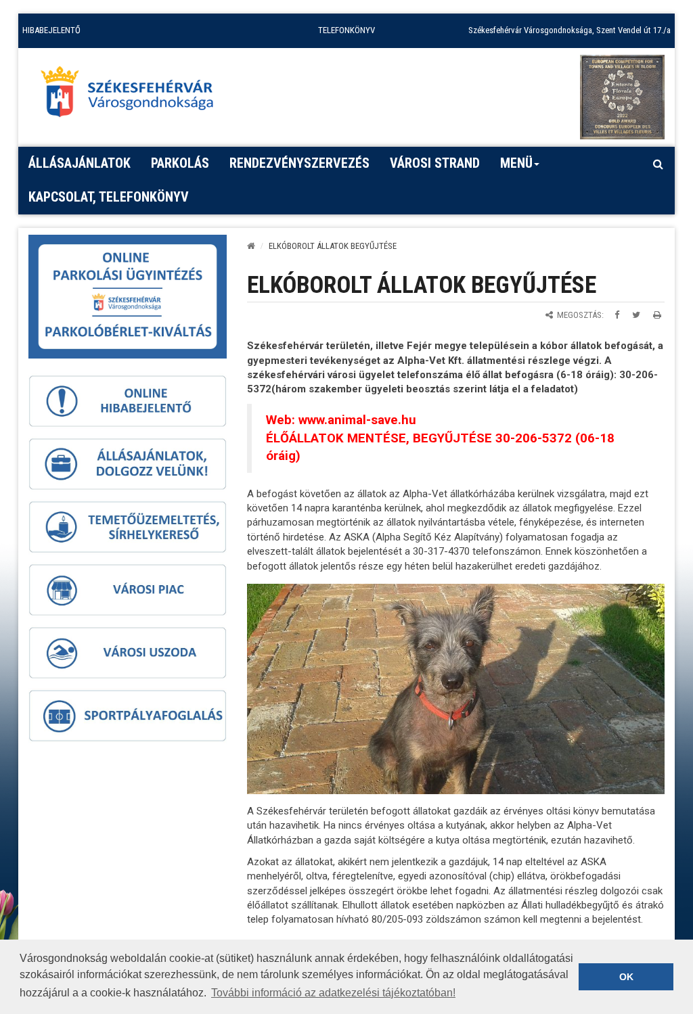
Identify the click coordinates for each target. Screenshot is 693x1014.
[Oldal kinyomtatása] (657, 315)
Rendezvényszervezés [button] (299, 163)
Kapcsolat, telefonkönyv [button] (108, 197)
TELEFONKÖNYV (346, 30)
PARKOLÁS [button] (180, 163)
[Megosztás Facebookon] (616, 315)
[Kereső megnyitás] (658, 164)
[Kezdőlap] (251, 246)
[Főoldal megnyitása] (133, 95)
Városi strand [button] (435, 163)
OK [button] (626, 976)
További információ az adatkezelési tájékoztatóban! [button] (333, 992)
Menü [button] (516, 163)
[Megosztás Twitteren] (636, 315)
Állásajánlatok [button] (79, 163)
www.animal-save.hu (357, 420)
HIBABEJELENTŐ (51, 30)
